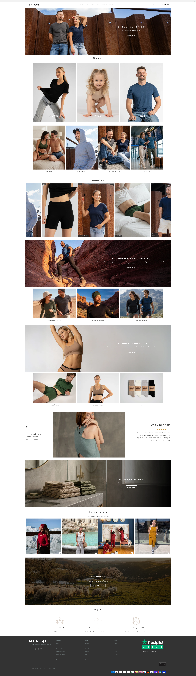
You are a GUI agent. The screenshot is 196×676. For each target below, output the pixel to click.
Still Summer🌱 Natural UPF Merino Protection (98, 1)
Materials (58, 646)
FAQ (86, 654)
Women (116, 646)
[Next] (167, 435)
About (57, 643)
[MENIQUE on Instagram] (38, 649)
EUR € (157, 5)
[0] (164, 5)
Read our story (98, 585)
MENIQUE (36, 668)
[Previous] (29, 435)
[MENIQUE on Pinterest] (41, 649)
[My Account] (162, 5)
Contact (87, 643)
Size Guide (88, 659)
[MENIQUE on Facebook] (36, 649)
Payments (87, 646)
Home (116, 654)
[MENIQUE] (33, 5)
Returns (87, 651)
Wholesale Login (60, 654)
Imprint (87, 657)
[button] (82, 4)
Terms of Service (44, 668)
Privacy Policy (52, 668)
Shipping (87, 648)
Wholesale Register (61, 651)
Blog (57, 659)
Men (115, 648)
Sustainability (59, 648)
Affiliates (58, 657)
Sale (115, 643)
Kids (115, 651)
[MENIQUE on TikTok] (44, 649)
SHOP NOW (131, 35)
